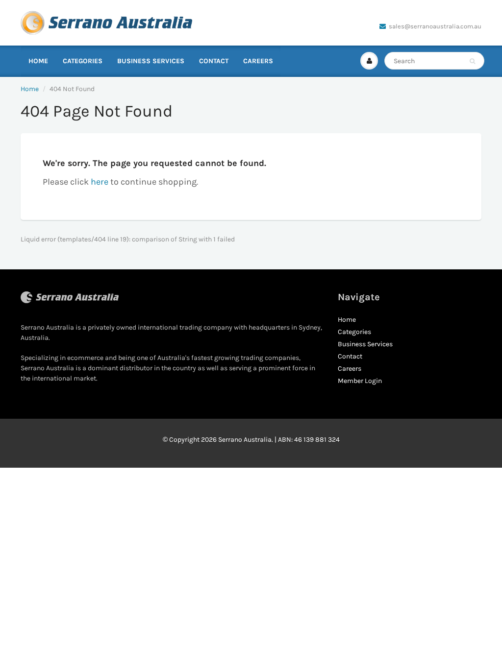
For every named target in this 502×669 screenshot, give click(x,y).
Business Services (150, 61)
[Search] (472, 61)
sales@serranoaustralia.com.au (435, 26)
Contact (213, 61)
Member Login (360, 381)
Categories (82, 61)
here (99, 181)
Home (38, 61)
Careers (258, 61)
